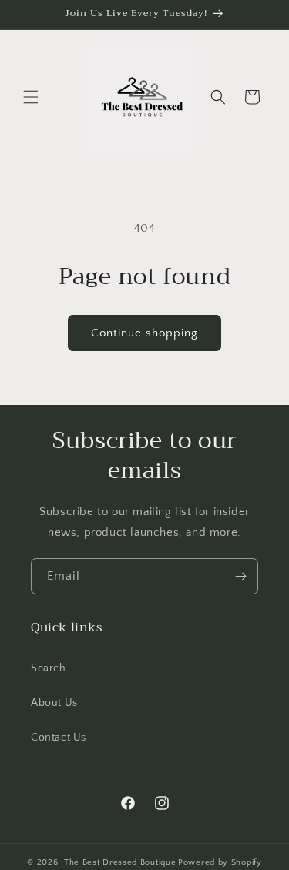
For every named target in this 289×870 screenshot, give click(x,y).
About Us (54, 703)
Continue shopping (144, 333)
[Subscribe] (240, 576)
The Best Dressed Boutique (120, 862)
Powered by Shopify (220, 862)
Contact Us (58, 737)
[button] (31, 97)
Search (48, 668)
